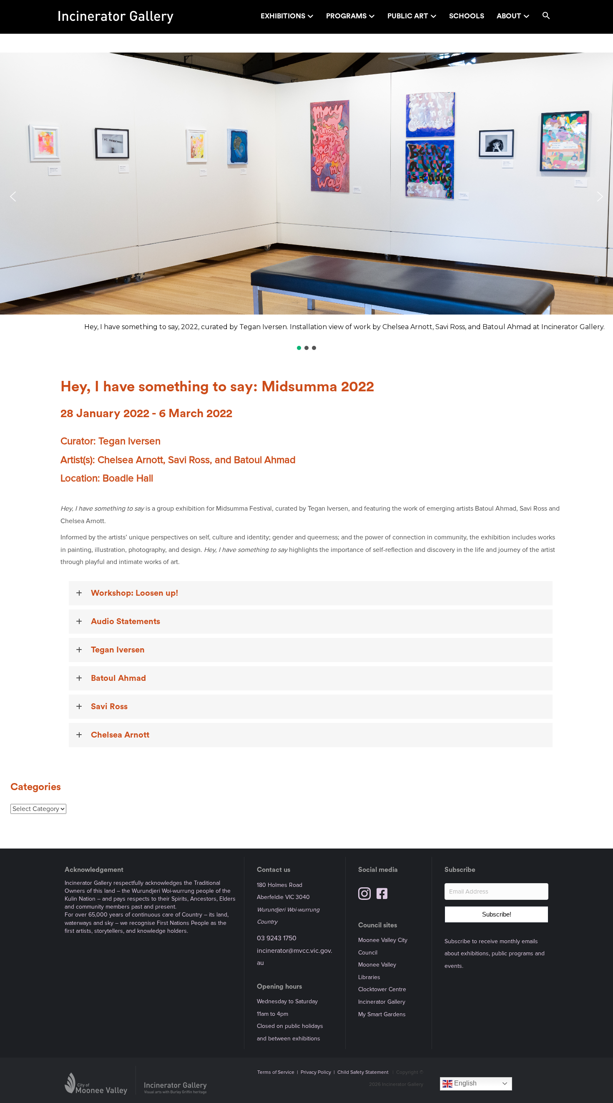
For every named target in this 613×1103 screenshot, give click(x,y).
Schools (466, 16)
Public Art (407, 16)
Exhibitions (283, 16)
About (509, 16)
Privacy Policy (316, 1072)
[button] (546, 17)
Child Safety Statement (363, 1072)
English (464, 1083)
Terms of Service (275, 1072)
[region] (306, 202)
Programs (346, 16)
